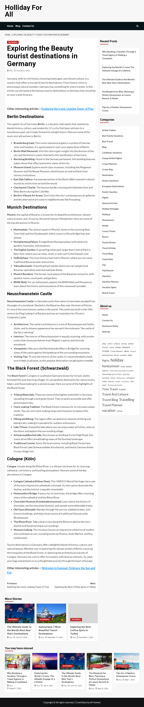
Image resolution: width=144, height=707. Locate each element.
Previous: (28, 585)
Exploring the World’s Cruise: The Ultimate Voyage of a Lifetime (118, 69)
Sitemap (106, 331)
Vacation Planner (110, 281)
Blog (17, 26)
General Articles (110, 203)
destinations (107, 355)
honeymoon (110, 366)
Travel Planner (112, 405)
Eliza (11, 71)
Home (10, 26)
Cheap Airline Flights (112, 158)
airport (105, 347)
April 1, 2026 (130, 680)
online (104, 381)
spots (104, 385)
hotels (129, 366)
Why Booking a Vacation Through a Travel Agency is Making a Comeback (119, 55)
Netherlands (121, 378)
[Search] (137, 26)
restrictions (125, 381)
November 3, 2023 (86, 637)
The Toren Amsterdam (115, 385)
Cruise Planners (109, 164)
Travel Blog (107, 253)
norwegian (130, 378)
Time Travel (110, 389)
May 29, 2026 (103, 689)
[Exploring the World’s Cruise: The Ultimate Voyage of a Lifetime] (44, 661)
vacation (108, 410)
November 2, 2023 (23, 71)
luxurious (105, 378)
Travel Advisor (109, 242)
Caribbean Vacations (112, 152)
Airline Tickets (109, 130)
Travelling (126, 400)
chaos (111, 347)
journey (126, 374)
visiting (119, 411)
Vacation (106, 276)
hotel (123, 366)
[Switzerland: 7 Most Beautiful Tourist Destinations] (51, 613)
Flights (105, 197)
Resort (105, 237)
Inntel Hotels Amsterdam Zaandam (121, 371)
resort (117, 381)
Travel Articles (109, 248)
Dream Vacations (110, 180)
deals (126, 351)
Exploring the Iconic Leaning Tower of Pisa (67, 108)
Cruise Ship (107, 169)
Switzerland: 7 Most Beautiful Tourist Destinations (50, 630)
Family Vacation (109, 192)
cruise (105, 351)
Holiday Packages (110, 208)
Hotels (105, 225)
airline (124, 343)
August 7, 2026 (15, 688)
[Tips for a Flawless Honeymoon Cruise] (126, 661)
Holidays (106, 214)
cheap (118, 347)
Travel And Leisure (115, 394)
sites (132, 381)
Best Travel (107, 141)
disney (116, 355)
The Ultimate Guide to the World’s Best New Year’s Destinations (19, 630)
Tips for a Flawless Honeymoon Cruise (117, 109)
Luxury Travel (108, 231)
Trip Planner (108, 270)
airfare (110, 344)
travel (122, 389)
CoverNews (81, 702)
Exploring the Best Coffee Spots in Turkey (80, 630)
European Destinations (113, 186)
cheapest (126, 347)
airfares (117, 344)
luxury (113, 378)
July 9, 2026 (48, 686)
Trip (104, 265)
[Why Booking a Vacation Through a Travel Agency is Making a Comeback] (17, 661)
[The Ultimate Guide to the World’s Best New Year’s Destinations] (19, 613)
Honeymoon (108, 220)
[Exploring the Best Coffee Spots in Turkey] (83, 613)
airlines (131, 344)
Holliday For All (23, 11)
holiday (117, 359)
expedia (123, 355)
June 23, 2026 (21, 637)
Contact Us (28, 26)
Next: (75, 585)
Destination (12, 42)
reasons (111, 381)
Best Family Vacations (112, 136)
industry (105, 370)
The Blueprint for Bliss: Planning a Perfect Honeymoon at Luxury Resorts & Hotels (118, 95)
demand (133, 351)
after (104, 343)
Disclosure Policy (110, 326)
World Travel (108, 293)
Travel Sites (107, 259)
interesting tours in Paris (112, 374)
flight (130, 355)
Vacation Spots (109, 287)
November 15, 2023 (55, 637)
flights (105, 360)
